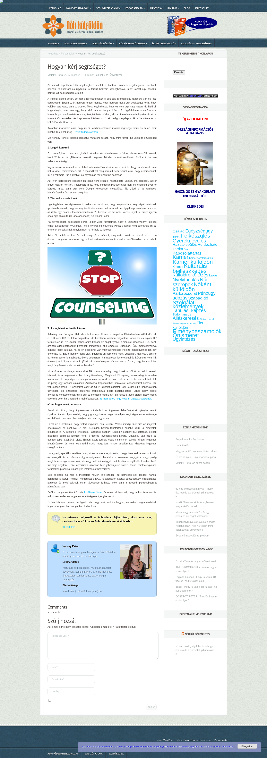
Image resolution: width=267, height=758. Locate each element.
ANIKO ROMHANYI (187, 567)
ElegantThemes (191, 740)
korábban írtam (93, 492)
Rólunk (173, 8)
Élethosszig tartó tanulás (184, 323)
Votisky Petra (55, 74)
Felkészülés (68, 53)
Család (179, 231)
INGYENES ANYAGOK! (78, 8)
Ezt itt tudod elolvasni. (86, 132)
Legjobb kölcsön (185, 577)
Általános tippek (75, 43)
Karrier (53, 43)
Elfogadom (247, 746)
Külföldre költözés (133, 43)
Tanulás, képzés (189, 310)
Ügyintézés (116, 74)
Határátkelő (182, 445)
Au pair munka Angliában (190, 439)
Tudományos (182, 314)
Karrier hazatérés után (201, 258)
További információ (223, 746)
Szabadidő (198, 298)
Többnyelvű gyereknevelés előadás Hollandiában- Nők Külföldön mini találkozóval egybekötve (195, 525)
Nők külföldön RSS (197, 634)
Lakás (213, 275)
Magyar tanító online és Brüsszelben (196, 451)
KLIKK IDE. (69, 527)
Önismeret (186, 335)
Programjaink (135, 8)
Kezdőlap (55, 8)
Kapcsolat (202, 8)
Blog (187, 8)
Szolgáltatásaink (108, 8)
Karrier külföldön (193, 262)
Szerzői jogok (94, 754)
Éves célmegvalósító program (192, 535)
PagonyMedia (220, 740)
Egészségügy (199, 231)
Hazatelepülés (185, 244)
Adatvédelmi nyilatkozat (62, 754)
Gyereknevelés (189, 240)
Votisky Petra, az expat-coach (193, 462)
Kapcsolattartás (187, 253)
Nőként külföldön (192, 286)
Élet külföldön (103, 43)
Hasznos (156, 8)
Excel (179, 561)
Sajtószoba (116, 754)
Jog (186, 249)
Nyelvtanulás (186, 279)
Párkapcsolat (185, 293)
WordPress (168, 740)
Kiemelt (178, 266)
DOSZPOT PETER (186, 596)
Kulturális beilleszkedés (190, 268)
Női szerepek (190, 282)
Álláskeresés (186, 318)
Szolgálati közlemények (196, 43)
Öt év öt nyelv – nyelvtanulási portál (196, 457)
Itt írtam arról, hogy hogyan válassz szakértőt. (125, 398)
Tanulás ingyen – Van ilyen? (200, 561)
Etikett (176, 236)
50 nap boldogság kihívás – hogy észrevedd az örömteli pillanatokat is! (195, 492)
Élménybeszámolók (164, 43)
